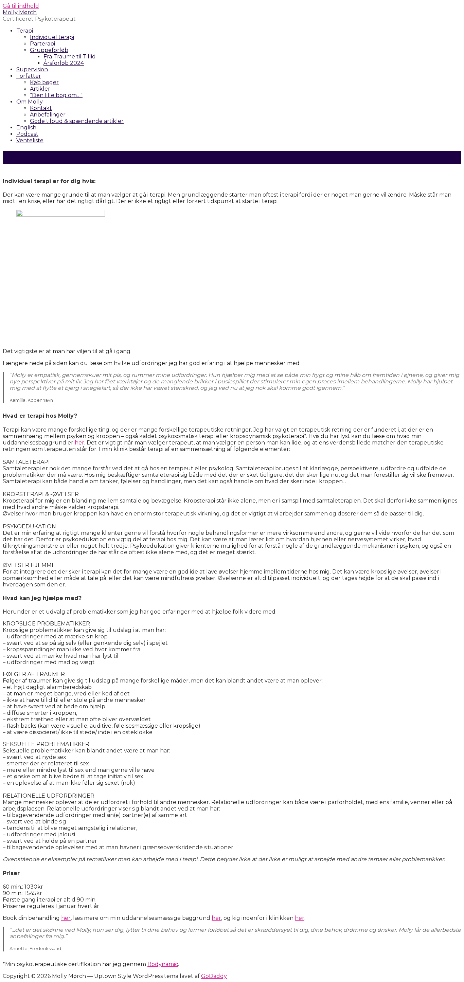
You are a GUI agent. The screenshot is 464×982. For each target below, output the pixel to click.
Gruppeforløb (49, 50)
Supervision (32, 69)
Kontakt (41, 108)
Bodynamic (162, 964)
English (26, 127)
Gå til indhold (21, 6)
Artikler (40, 89)
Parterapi (42, 43)
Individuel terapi (52, 37)
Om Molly (29, 101)
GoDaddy (214, 976)
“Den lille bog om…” (56, 95)
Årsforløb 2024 (63, 63)
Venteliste (29, 140)
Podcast (27, 134)
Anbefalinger (48, 114)
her (79, 442)
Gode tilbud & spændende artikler (77, 121)
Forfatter (28, 76)
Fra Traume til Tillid (69, 56)
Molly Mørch (20, 12)
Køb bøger (44, 82)
